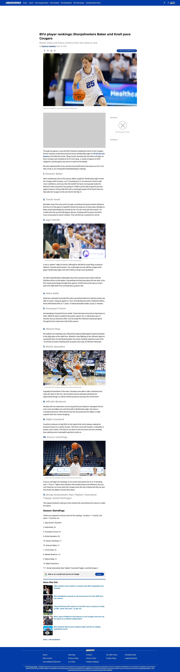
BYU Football (54, 3)
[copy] (54, 50)
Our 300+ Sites (111, 655)
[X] (164, 2)
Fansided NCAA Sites (93, 3)
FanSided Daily (130, 655)
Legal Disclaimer (131, 658)
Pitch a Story (47, 658)
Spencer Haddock (49, 46)
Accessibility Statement (52, 662)
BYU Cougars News (41, 3)
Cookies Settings (92, 662)
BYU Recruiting (79, 3)
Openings (71, 655)
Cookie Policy (111, 658)
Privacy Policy (73, 658)
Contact (89, 655)
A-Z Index (71, 662)
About (31, 3)
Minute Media (33, 666)
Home (25, 3)
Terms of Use (91, 658)
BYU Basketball (66, 3)
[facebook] (168, 2)
